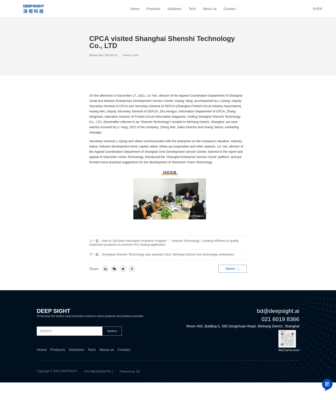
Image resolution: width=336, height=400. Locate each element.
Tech (192, 9)
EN (319, 9)
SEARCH (112, 331)
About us (210, 9)
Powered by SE (130, 371)
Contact (230, 9)
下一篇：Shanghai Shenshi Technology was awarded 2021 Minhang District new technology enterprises (161, 254)
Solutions (174, 9)
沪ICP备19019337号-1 (98, 371)
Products (153, 9)
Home (134, 9)
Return (230, 268)
